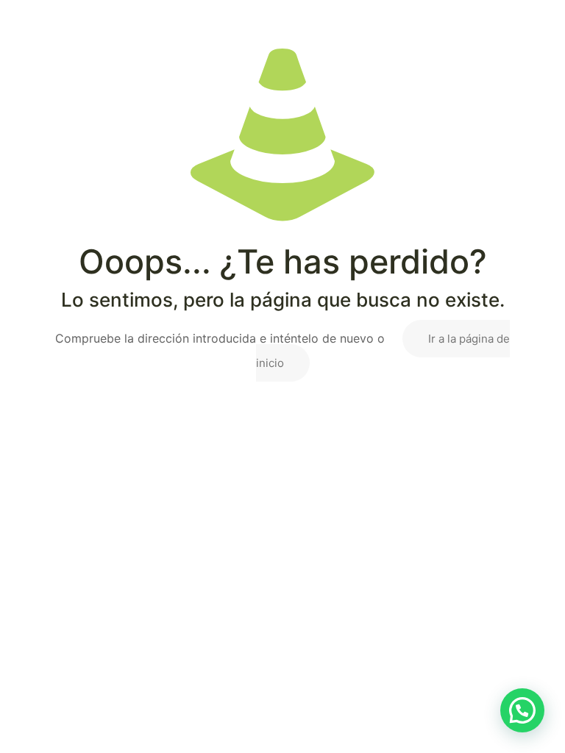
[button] (522, 710)
